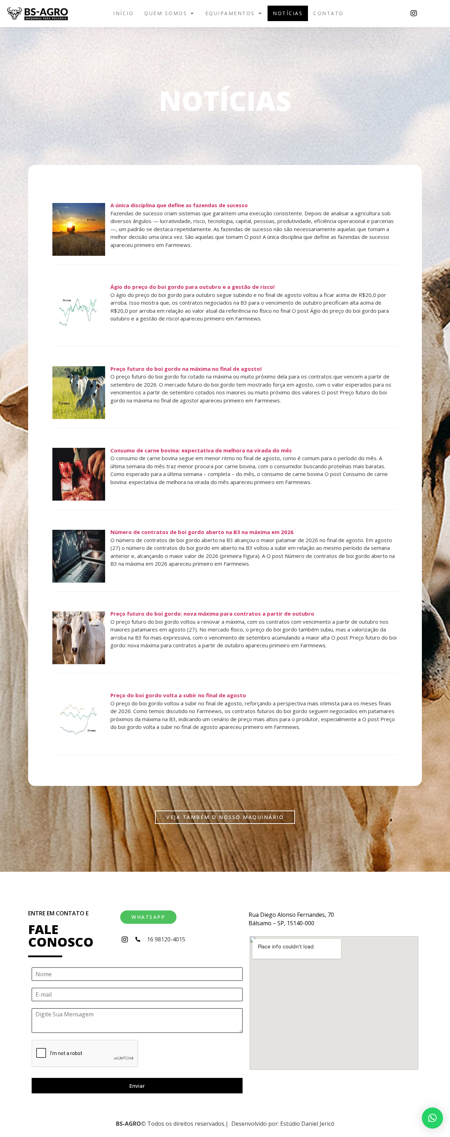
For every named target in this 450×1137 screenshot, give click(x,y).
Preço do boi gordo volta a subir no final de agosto (178, 695)
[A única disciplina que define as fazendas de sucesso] (78, 253)
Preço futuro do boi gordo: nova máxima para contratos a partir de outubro (212, 613)
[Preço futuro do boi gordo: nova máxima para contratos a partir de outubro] (78, 662)
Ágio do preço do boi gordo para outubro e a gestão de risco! (192, 286)
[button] (169, 13)
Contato (328, 13)
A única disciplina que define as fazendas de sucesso (179, 205)
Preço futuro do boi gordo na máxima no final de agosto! (186, 368)
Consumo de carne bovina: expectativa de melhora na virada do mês (201, 450)
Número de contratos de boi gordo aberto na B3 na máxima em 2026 (202, 531)
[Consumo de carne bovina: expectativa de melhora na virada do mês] (78, 498)
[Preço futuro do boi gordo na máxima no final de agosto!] (78, 416)
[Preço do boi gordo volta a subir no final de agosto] (78, 743)
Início (123, 13)
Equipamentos (230, 13)
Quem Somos (165, 13)
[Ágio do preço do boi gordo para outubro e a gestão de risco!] (78, 335)
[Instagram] (414, 13)
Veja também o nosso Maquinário (225, 817)
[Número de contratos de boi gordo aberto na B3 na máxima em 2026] (78, 580)
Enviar (137, 1085)
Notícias (288, 13)
